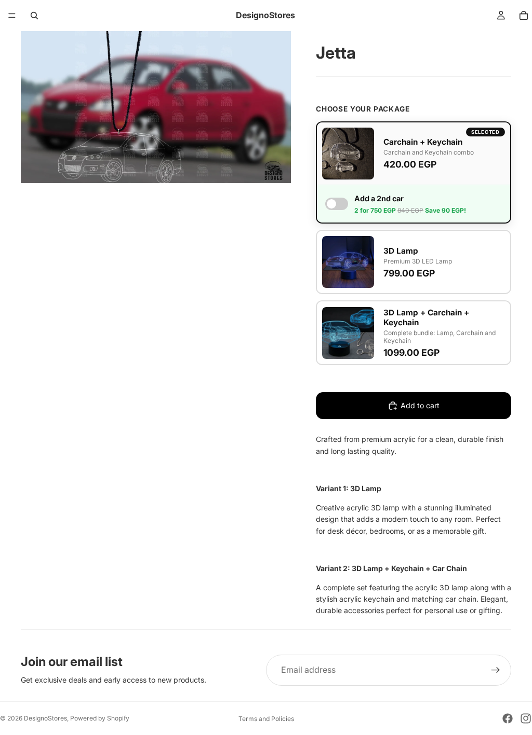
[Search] (34, 15)
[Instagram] (526, 718)
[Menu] (12, 15)
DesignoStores (45, 718)
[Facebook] (507, 718)
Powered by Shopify (99, 718)
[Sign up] (496, 670)
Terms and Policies (266, 719)
